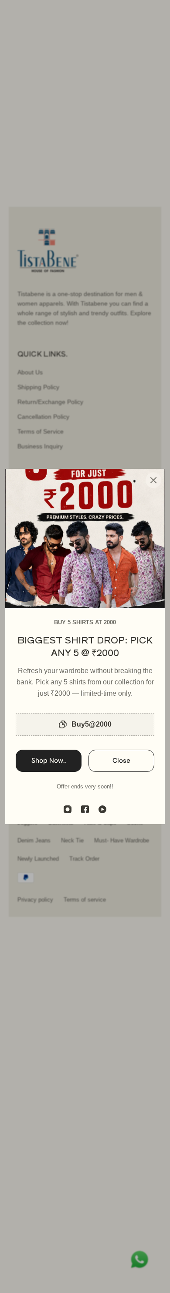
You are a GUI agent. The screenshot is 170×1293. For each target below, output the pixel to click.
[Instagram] (67, 809)
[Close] (153, 480)
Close (121, 760)
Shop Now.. (48, 760)
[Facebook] (85, 809)
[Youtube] (102, 809)
